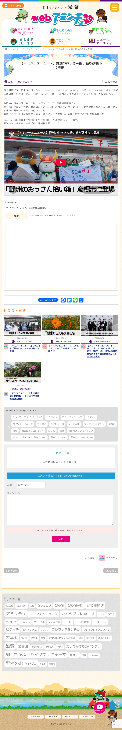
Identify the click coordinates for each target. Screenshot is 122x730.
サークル (39, 622)
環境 (62, 430)
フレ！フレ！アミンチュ (96, 629)
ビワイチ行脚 (30, 629)
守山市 (24, 638)
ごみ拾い (22, 606)
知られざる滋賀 (21, 31)
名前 (9, 484)
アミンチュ (111, 558)
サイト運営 (52, 716)
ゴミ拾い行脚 (57, 424)
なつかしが (44, 606)
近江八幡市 (94, 655)
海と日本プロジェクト (33, 430)
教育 (15, 430)
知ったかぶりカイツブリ (80, 430)
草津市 (74, 655)
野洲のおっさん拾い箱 (82, 437)
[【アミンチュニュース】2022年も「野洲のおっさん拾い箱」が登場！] (22, 325)
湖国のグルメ (104, 638)
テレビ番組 (74, 424)
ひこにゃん (52, 417)
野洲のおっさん (58, 437)
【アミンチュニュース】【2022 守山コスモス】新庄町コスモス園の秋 (63, 348)
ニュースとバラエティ (100, 41)
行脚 (84, 655)
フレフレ (44, 630)
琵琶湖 (49, 646)
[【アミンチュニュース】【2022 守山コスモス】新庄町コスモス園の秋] (61, 325)
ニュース (99, 621)
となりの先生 (60, 31)
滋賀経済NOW (37, 647)
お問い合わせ (69, 716)
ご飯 (32, 606)
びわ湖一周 (75, 605)
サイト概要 (35, 716)
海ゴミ (51, 430)
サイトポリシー (87, 716)
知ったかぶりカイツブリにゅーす (29, 437)
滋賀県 (23, 646)
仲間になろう (100, 31)
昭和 (81, 638)
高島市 (52, 664)
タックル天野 (54, 622)
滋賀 (10, 646)
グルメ (101, 614)
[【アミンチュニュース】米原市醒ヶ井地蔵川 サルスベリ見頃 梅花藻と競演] (22, 372)
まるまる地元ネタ (21, 41)
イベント (91, 417)
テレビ (67, 622)
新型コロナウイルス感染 (62, 638)
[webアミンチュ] (61, 8)
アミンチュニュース (72, 417)
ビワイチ (12, 629)
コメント (14, 493)
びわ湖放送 (95, 605)
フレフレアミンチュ (94, 424)
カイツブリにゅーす (23, 424)
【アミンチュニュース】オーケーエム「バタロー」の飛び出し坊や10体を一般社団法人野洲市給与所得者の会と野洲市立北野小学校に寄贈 (102, 351)
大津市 (12, 637)
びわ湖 (59, 605)
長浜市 (43, 664)
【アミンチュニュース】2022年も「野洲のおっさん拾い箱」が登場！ (25, 348)
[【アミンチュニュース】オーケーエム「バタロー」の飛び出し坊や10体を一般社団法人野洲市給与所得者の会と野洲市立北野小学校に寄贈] (99, 325)
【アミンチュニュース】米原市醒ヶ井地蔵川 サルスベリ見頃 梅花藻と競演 (26, 396)
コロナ (111, 614)
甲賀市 (60, 647)
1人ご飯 (9, 606)
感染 (43, 638)
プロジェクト (60, 41)
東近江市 (90, 638)
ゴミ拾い (41, 424)
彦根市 (112, 424)
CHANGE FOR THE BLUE (27, 417)
